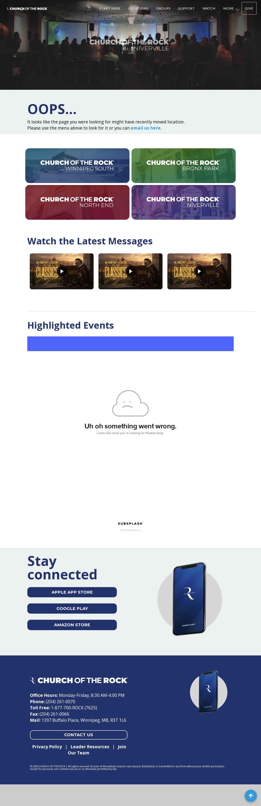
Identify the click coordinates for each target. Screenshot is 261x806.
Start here (110, 8)
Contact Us (78, 734)
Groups (163, 8)
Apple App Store (72, 592)
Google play (72, 608)
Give (249, 8)
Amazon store (72, 624)
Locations (138, 8)
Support (187, 8)
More (229, 8)
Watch (210, 8)
